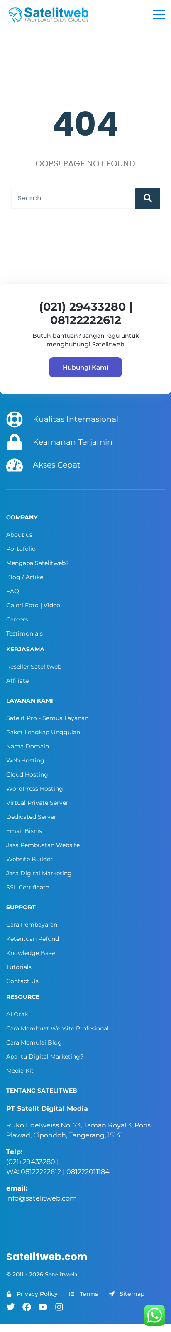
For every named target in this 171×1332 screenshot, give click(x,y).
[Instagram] (59, 1307)
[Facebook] (26, 1307)
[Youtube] (43, 1307)
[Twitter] (10, 1307)
